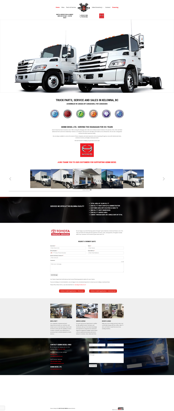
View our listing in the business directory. (62, 408)
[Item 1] (83, 189)
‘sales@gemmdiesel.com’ (80, 284)
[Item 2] (84, 189)
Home (58, 7)
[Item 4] (87, 189)
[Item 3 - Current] (86, 189)
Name (89, 245)
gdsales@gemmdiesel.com (57, 363)
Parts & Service (71, 7)
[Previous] (10, 179)
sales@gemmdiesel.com (56, 356)
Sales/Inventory (97, 7)
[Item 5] (89, 189)
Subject (90, 347)
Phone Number (53, 250)
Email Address (91, 250)
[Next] (163, 179)
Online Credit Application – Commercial (103, 291)
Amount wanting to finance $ (56, 255)
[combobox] (52, 253)
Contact (107, 7)
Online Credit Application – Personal (71, 291)
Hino (62, 7)
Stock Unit (52, 245)
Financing (115, 7)
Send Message (54, 275)
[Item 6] (90, 189)
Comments (52, 260)
